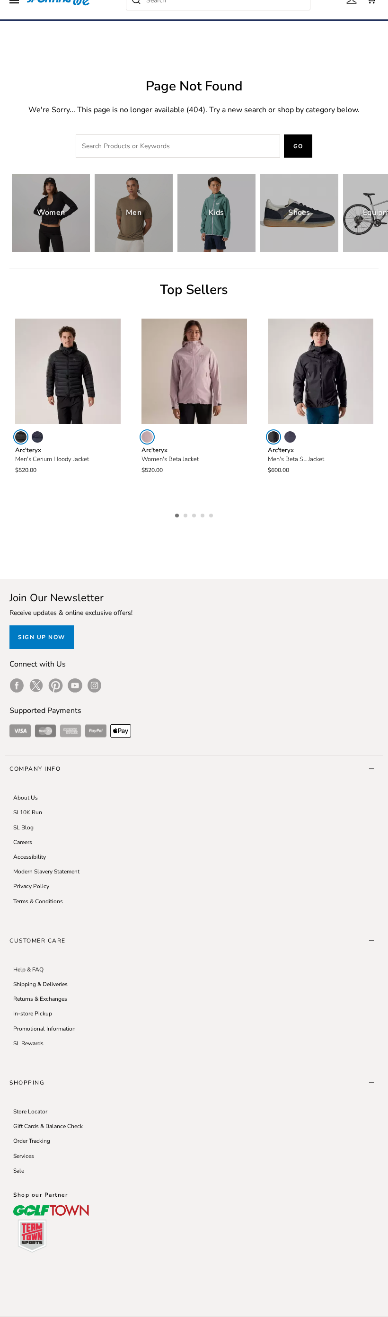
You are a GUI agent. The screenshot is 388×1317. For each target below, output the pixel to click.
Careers (22, 842)
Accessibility (29, 857)
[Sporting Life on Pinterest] (55, 685)
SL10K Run (27, 812)
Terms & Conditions (38, 901)
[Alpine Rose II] (147, 437)
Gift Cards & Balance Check (48, 1126)
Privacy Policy (31, 886)
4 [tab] (203, 514)
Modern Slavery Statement (46, 871)
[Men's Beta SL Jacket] (320, 371)
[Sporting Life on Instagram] (94, 685)
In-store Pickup (32, 1013)
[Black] (20, 437)
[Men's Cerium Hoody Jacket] (68, 371)
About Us (25, 797)
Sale (18, 1171)
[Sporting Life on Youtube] (75, 685)
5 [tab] (212, 514)
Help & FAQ (28, 969)
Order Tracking (31, 1141)
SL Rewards (28, 1043)
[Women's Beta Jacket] (194, 371)
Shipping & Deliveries (40, 984)
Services (23, 1156)
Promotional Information (44, 1028)
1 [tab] (178, 514)
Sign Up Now (41, 637)
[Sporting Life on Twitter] (36, 685)
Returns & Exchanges (40, 999)
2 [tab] (186, 514)
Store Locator (30, 1111)
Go (298, 146)
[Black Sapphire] (37, 437)
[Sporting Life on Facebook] (16, 685)
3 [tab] (195, 514)
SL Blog (23, 827)
